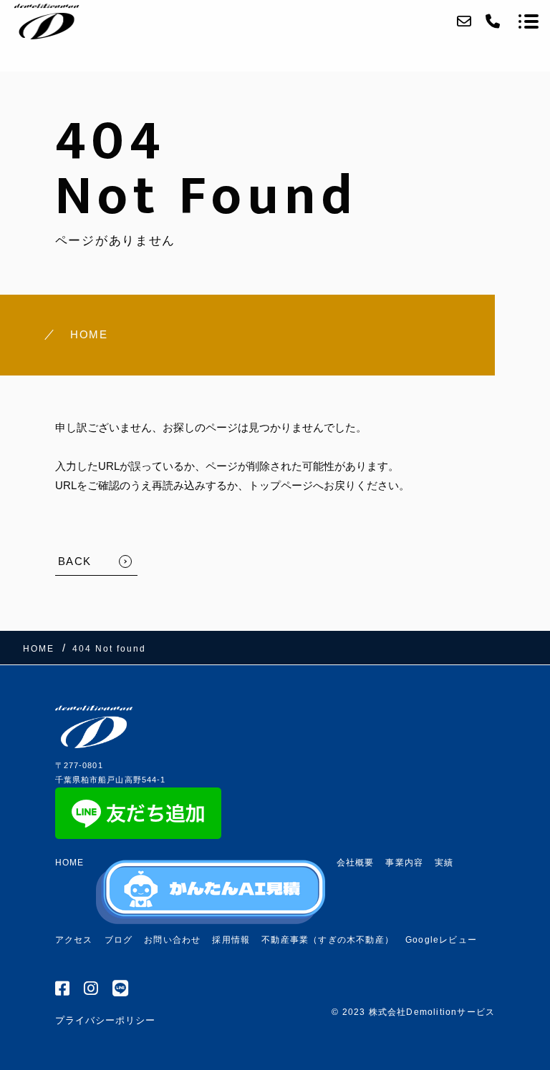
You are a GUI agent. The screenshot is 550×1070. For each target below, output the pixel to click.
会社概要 (356, 863)
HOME (88, 334)
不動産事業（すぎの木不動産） (327, 940)
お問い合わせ (172, 940)
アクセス (74, 940)
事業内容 (404, 863)
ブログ (119, 940)
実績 (444, 863)
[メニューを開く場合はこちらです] (528, 21)
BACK (75, 561)
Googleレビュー (441, 940)
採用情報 (231, 940)
